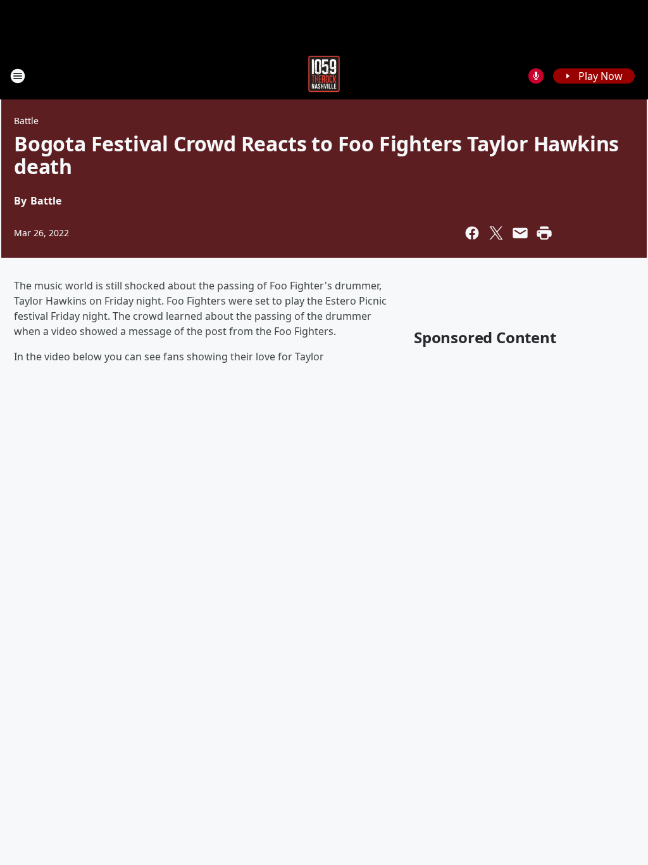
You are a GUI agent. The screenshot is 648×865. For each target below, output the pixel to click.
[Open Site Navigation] (17, 76)
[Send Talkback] (536, 76)
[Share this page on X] (496, 233)
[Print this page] (544, 233)
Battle (26, 121)
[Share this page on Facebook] (472, 233)
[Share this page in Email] (520, 233)
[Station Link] (324, 75)
